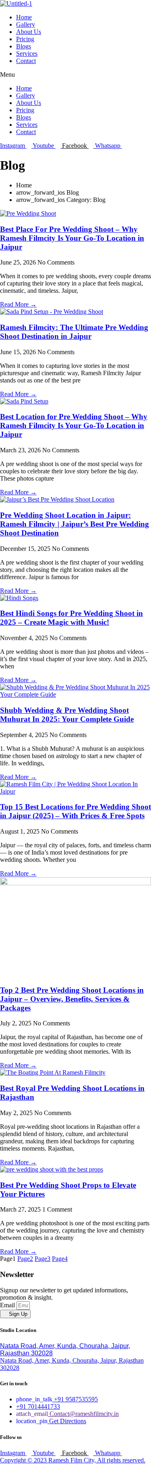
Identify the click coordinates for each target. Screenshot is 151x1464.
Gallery (25, 24)
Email (8, 1305)
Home (24, 17)
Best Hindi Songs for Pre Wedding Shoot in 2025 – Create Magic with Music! (71, 617)
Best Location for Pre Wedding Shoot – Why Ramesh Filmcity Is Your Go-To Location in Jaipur (73, 425)
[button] (75, 74)
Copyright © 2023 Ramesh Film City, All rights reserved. (72, 1460)
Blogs (23, 46)
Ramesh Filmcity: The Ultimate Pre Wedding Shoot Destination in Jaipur (74, 331)
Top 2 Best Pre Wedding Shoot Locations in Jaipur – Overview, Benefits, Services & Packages (72, 999)
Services (26, 53)
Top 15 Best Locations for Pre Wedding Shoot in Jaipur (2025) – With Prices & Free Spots (75, 811)
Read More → (18, 304)
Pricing (25, 39)
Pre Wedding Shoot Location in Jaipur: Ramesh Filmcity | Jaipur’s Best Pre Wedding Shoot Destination (74, 524)
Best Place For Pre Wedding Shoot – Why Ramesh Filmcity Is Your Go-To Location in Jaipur (72, 238)
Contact (26, 60)
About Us (28, 31)
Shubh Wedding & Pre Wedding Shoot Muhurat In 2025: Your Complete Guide (67, 714)
